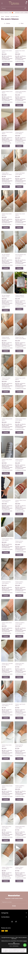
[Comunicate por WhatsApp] (25, 945)
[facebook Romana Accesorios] (16, 921)
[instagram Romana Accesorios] (12, 921)
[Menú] (2, 3)
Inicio (2, 16)
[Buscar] (25, 8)
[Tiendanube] (14, 946)
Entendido (22, 951)
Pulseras (7, 16)
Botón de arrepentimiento (14, 943)
